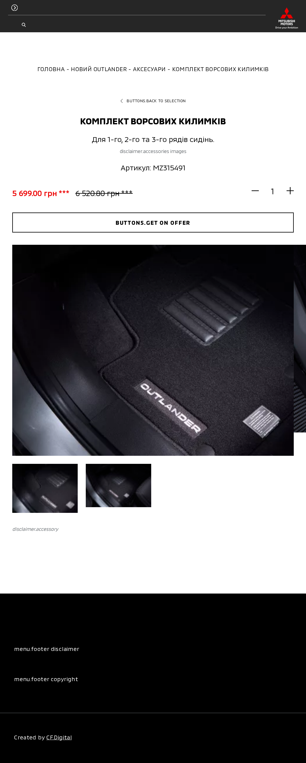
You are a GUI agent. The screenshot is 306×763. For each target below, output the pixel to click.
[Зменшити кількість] (259, 191)
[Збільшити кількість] (287, 191)
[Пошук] (23, 25)
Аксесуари (149, 68)
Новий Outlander (99, 68)
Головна (51, 68)
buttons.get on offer (153, 222)
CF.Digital (59, 737)
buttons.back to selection (156, 100)
